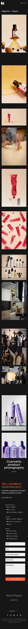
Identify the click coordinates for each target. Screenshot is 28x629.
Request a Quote (15, 579)
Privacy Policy (23, 620)
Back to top (12, 611)
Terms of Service (13, 622)
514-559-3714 (18, 619)
